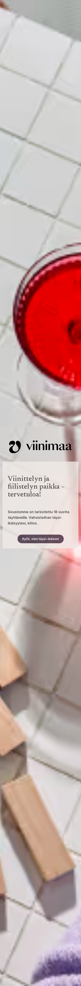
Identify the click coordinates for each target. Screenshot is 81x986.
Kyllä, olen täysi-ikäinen (40, 539)
